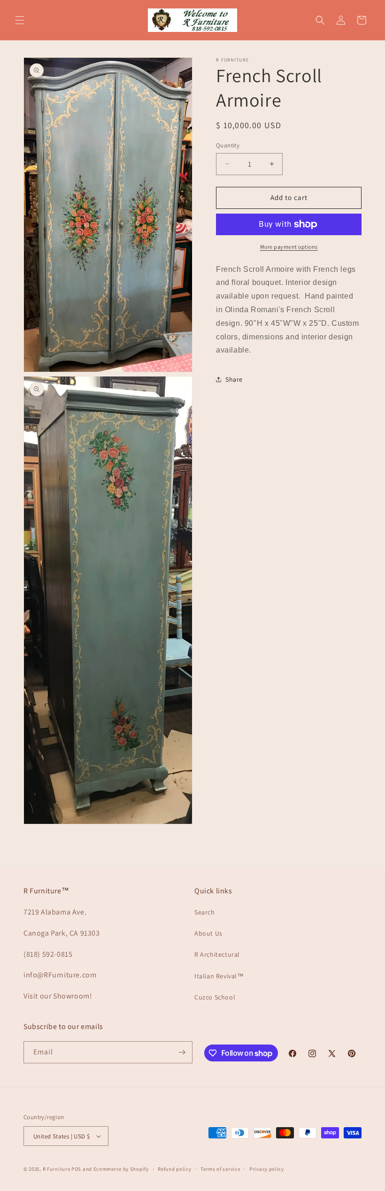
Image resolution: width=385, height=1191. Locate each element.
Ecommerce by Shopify (121, 1169)
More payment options (289, 246)
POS (76, 1169)
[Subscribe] (181, 1052)
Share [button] (234, 379)
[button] (19, 20)
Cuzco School (214, 997)
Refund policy (174, 1169)
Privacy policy (266, 1169)
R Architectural (217, 954)
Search (204, 912)
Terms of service (220, 1169)
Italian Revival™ (219, 976)
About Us (208, 933)
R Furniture (56, 1169)
